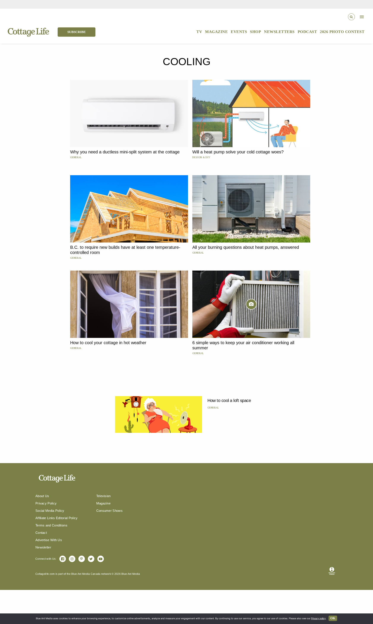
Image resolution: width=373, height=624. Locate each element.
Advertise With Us (48, 540)
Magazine (216, 32)
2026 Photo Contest (342, 32)
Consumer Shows (109, 510)
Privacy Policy (46, 503)
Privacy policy (318, 618)
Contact (41, 532)
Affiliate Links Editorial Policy (56, 518)
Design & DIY (201, 157)
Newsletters (279, 32)
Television (103, 496)
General (75, 157)
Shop (255, 32)
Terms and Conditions (51, 525)
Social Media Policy (49, 510)
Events (239, 32)
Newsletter (43, 547)
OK (332, 618)
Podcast (307, 32)
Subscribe (76, 32)
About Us (42, 496)
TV (199, 32)
